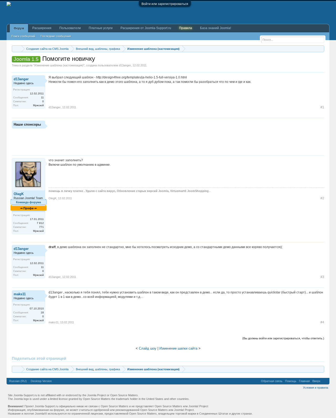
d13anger (125, 65)
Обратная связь (271, 381)
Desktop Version (41, 381)
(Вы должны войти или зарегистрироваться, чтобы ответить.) (283, 338)
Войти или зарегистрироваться (164, 4)
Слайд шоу (147, 348)
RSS (325, 381)
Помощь (290, 381)
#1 (322, 107)
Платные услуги (101, 28)
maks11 (20, 294)
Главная (304, 381)
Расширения (41, 28)
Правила (185, 28)
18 (42, 312)
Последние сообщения (55, 36)
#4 (322, 322)
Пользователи (70, 28)
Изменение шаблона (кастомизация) (58, 65)
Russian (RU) (18, 381)
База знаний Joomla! (215, 28)
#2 (322, 198)
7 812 (40, 223)
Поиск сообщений (23, 36)
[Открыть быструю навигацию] (321, 48)
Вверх (316, 381)
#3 (322, 277)
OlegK (19, 194)
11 (42, 97)
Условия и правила (315, 387)
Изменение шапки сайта (178, 348)
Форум (19, 28)
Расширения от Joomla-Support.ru (145, 28)
